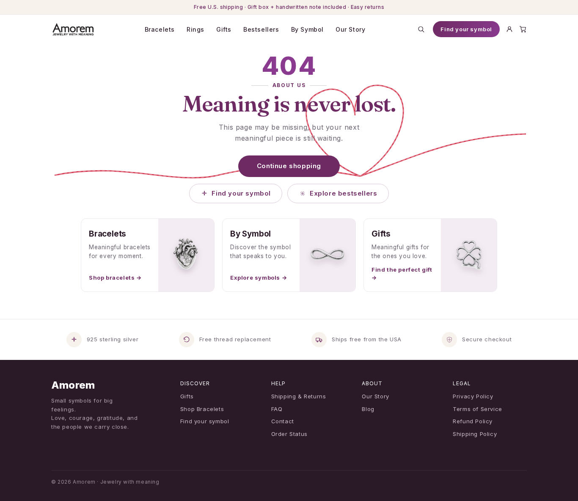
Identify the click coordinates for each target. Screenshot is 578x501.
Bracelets (160, 29)
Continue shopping (289, 166)
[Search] (421, 29)
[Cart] (523, 29)
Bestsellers (261, 29)
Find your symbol (466, 29)
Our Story (350, 29)
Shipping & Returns (298, 396)
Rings (195, 29)
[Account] (509, 29)
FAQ (277, 409)
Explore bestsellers (343, 193)
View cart (291, 484)
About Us (289, 85)
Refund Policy (473, 421)
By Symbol (307, 29)
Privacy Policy (473, 396)
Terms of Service (477, 409)
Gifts (223, 29)
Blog (368, 409)
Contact (282, 421)
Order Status (289, 433)
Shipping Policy (475, 433)
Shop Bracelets (202, 409)
